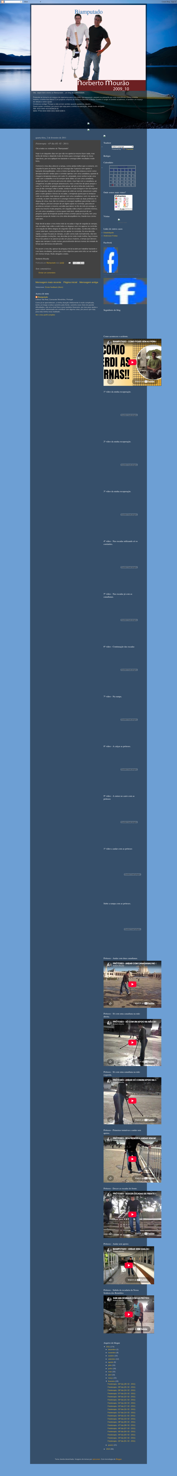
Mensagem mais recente (48, 282)
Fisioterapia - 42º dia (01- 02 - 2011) (121, 1441)
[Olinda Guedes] (125, 304)
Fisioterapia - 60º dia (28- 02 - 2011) (121, 1384)
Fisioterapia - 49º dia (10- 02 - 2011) (121, 1419)
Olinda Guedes (123, 274)
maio (110, 1372)
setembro (112, 1359)
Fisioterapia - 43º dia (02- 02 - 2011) (121, 1438)
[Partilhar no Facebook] (81, 263)
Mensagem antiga (88, 282)
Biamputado (43, 297)
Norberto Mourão (109, 246)
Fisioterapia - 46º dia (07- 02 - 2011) (121, 1428)
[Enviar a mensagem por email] (74, 263)
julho (110, 1365)
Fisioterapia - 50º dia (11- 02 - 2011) (121, 1416)
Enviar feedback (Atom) (54, 287)
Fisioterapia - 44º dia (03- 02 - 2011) (121, 1435)
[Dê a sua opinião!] (76, 263)
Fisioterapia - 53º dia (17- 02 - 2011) (121, 1406)
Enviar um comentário (47, 273)
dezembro (112, 1349)
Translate (129, 149)
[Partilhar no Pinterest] (83, 263)
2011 (108, 1347)
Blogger (119, 1459)
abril (110, 1375)
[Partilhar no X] (78, 263)
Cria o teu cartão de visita (111, 274)
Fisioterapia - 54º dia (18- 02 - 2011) (121, 1403)
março (110, 1378)
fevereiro (111, 1381)
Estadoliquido (109, 233)
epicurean (96, 1459)
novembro (112, 1353)
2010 (108, 1449)
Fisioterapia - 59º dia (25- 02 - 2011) (121, 1387)
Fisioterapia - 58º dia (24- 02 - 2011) (121, 1390)
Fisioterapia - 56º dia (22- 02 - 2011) (121, 1397)
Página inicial (70, 282)
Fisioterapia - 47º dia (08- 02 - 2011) (121, 1425)
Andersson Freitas (111, 236)
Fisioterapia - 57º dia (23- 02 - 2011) (121, 1393)
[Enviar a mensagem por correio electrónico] (69, 263)
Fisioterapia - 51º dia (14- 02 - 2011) (121, 1413)
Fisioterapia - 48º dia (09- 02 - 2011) (121, 1422)
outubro (111, 1356)
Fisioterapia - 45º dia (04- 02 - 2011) (121, 1431)
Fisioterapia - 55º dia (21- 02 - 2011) (121, 1400)
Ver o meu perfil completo (45, 315)
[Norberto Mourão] (111, 272)
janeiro (111, 1445)
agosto (111, 1362)
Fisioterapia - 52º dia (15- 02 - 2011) (121, 1409)
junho (110, 1368)
